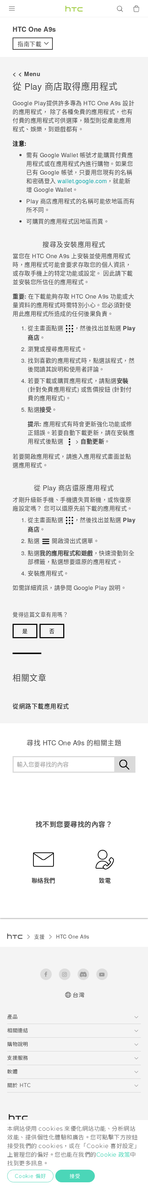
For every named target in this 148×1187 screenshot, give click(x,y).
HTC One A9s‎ (72, 936)
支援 (39, 936)
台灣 (78, 995)
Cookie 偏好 (30, 1176)
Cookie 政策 (113, 1154)
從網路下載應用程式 (41, 706)
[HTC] (74, 8)
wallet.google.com (82, 181)
